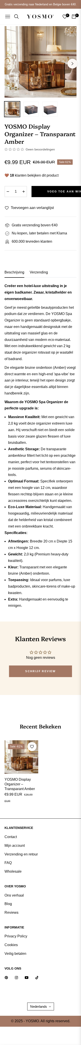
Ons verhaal (14, 895)
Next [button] (72, 64)
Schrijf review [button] (40, 671)
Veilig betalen (15, 953)
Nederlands (38, 1006)
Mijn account (14, 845)
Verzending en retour (21, 854)
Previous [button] (9, 64)
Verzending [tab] (39, 272)
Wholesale (13, 871)
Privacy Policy (15, 936)
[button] (14, 149)
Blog (8, 904)
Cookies (11, 945)
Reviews (11, 912)
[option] (40, 62)
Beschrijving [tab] (14, 272)
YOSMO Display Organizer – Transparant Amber (19, 784)
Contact (10, 837)
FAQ (8, 863)
